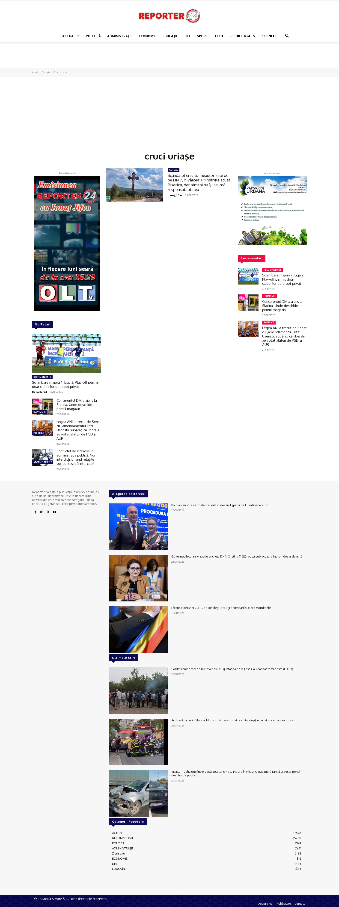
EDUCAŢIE (170, 36)
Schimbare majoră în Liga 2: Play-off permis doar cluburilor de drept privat (65, 384)
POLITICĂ (93, 36)
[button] (287, 36)
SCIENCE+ (269, 36)
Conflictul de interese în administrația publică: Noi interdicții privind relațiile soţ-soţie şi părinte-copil (75, 457)
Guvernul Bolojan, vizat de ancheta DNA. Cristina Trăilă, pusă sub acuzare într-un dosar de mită (236, 556)
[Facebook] (35, 512)
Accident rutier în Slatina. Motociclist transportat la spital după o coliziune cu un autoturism (233, 720)
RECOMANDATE (42, 377)
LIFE (187, 36)
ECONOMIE (147, 36)
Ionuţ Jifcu (175, 195)
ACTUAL (68, 36)
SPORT (202, 36)
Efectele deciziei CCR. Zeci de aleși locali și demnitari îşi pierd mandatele (221, 608)
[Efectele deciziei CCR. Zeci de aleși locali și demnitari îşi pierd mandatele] (138, 629)
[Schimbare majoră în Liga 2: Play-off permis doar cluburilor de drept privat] (66, 353)
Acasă (35, 72)
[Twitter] (48, 512)
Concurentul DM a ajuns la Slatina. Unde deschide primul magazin (76, 404)
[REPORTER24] (169, 15)
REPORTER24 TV (242, 36)
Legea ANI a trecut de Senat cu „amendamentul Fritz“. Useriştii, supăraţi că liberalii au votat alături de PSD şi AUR (78, 430)
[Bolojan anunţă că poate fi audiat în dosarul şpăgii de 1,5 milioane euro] (138, 526)
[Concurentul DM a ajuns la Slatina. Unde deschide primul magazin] (42, 406)
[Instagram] (42, 512)
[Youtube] (54, 512)
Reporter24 (39, 392)
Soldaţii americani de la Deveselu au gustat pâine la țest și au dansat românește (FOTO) (232, 669)
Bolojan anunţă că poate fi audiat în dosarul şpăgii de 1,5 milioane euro (219, 505)
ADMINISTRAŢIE (119, 36)
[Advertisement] (169, 57)
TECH (218, 36)
